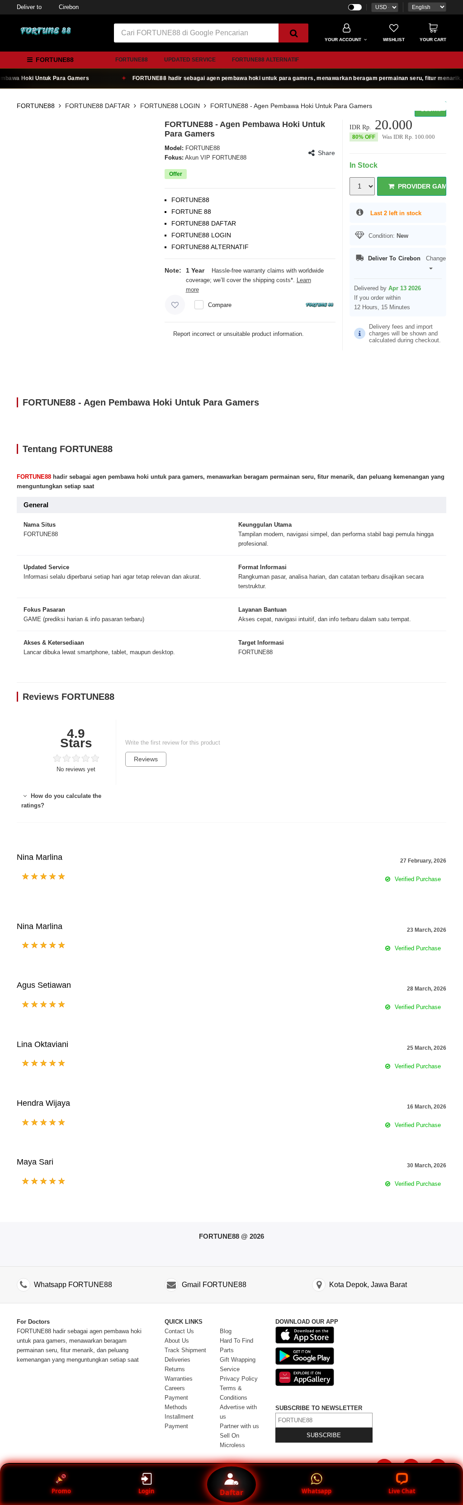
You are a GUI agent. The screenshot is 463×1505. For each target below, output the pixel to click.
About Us (177, 1340)
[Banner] (46, 31)
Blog (226, 1331)
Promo (61, 1491)
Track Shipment (185, 1350)
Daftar (231, 1492)
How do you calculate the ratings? (61, 801)
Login (146, 1491)
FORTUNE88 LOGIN (170, 105)
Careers (175, 1388)
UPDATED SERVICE (190, 60)
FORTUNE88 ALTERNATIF (265, 60)
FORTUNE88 (131, 60)
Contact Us (179, 1331)
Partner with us (239, 1426)
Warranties (179, 1378)
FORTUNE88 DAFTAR (97, 105)
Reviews (146, 759)
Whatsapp (316, 1491)
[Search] (293, 33)
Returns (175, 1369)
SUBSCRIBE (324, 1435)
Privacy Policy (239, 1378)
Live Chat (402, 1491)
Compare (220, 305)
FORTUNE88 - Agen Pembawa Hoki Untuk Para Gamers (291, 105)
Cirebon (48, 7)
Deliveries (177, 1359)
